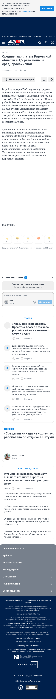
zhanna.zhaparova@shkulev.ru (19, 623)
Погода (37, 36)
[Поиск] (39, 42)
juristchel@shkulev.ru (31, 610)
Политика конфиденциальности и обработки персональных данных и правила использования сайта (28, 650)
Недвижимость (9, 36)
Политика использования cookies (28, 642)
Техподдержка (11, 569)
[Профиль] (52, 42)
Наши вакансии (11, 583)
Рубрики (7, 555)
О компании (9, 576)
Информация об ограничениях (28, 638)
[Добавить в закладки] (44, 79)
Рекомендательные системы (28, 646)
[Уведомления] (46, 42)
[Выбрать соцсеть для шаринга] (51, 79)
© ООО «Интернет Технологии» (28, 681)
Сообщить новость (13, 548)
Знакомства (25, 36)
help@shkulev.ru (34, 614)
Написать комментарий (21, 79)
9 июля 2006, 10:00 (9, 70)
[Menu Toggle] (3, 42)
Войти (12, 303)
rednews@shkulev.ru (39, 606)
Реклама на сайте (12, 562)
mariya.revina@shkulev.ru (19, 627)
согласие (26, 11)
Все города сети (11, 590)
